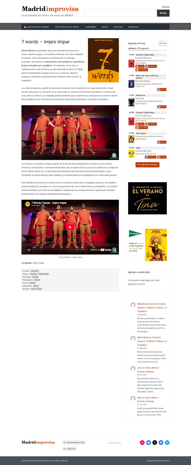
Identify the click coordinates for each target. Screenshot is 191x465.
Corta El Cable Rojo (145, 55)
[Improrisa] (131, 102)
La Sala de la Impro (142, 84)
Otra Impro (141, 133)
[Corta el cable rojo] (131, 64)
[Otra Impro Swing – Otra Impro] (131, 139)
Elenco (36, 286)
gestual (32, 283)
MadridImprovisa (145, 304)
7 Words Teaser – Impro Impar (70, 257)
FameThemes (164, 461)
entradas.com (152, 66)
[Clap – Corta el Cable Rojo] (131, 154)
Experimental (44, 274)
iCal (164, 43)
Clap (138, 148)
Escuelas (118, 27)
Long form (35, 271)
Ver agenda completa (147, 164)
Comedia (33, 274)
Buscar (166, 7)
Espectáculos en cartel (67, 27)
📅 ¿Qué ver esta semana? (37, 27)
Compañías (90, 27)
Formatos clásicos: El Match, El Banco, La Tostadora (152, 308)
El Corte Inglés (143, 69)
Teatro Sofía (140, 154)
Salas (105, 27)
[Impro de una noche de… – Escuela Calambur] (131, 84)
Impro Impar (38, 263)
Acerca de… (134, 27)
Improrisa (140, 95)
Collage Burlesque (142, 101)
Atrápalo (141, 66)
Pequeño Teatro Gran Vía (144, 61)
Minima (37, 280)
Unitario (35, 277)
